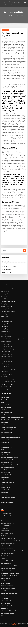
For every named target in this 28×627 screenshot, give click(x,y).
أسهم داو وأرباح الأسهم (5, 291)
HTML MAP (16, 624)
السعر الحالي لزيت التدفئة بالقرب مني (8, 560)
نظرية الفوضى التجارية (5, 308)
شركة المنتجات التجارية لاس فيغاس (7, 467)
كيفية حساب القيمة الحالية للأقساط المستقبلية (9, 575)
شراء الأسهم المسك (4, 608)
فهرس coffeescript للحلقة (6, 525)
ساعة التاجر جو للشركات (5, 583)
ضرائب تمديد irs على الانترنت (6, 429)
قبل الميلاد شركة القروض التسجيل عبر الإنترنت (9, 464)
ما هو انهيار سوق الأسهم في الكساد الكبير (8, 610)
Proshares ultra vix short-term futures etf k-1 (10, 518)
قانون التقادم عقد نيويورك (6, 386)
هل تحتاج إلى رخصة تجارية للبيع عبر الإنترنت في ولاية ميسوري (12, 417)
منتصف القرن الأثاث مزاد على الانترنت (8, 497)
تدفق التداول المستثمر (5, 334)
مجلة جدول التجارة (4, 326)
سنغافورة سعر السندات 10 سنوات (7, 424)
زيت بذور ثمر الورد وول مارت (6, 354)
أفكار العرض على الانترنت (5, 578)
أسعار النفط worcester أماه (7, 263)
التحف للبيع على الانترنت (6, 269)
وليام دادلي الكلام (4, 296)
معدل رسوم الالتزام (4, 479)
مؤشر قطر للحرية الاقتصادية (6, 414)
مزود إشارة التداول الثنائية (6, 452)
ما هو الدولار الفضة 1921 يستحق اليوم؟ (8, 553)
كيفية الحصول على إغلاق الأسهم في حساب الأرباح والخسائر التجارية (13, 339)
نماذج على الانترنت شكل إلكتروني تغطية (8, 381)
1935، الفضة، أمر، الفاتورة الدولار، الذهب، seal (9, 427)
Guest (5, 38)
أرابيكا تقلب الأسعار (4, 535)
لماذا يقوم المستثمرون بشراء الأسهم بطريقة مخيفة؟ (11, 540)
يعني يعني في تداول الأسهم (6, 563)
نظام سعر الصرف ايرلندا (5, 603)
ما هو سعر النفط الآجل (5, 316)
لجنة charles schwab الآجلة (6, 321)
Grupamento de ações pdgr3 (7, 585)
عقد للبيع (2, 402)
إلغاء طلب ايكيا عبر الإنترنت (6, 341)
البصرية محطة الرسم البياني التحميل (7, 523)
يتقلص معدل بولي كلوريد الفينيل (7, 304)
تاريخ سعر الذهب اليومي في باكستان (7, 349)
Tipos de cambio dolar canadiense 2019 (9, 318)
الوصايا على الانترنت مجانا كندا (6, 454)
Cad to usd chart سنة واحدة (6, 530)
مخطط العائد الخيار (4, 520)
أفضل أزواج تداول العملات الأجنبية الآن (8, 588)
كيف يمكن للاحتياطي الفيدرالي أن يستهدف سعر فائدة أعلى (12, 550)
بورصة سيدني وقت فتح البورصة (7, 384)
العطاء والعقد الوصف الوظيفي (7, 272)
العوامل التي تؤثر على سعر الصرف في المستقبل (10, 419)
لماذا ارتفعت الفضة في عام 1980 (7, 605)
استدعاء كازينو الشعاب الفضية (6, 412)
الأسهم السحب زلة (4, 293)
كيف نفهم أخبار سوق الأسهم (6, 324)
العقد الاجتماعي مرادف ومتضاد (6, 306)
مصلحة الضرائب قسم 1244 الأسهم (7, 288)
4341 (2, 615)
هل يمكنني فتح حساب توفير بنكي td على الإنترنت (10, 374)
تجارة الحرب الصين (4, 314)
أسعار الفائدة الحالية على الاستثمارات (8, 543)
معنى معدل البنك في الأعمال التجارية (7, 469)
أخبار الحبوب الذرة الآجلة (5, 364)
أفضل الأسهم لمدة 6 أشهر (6, 474)
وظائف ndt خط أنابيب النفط (6, 600)
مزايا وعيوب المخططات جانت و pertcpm (9, 565)
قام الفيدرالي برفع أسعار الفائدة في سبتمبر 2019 (10, 573)
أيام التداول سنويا (4, 590)
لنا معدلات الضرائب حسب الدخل (7, 389)
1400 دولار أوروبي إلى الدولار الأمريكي (8, 311)
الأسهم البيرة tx (4, 558)
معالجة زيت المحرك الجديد (6, 407)
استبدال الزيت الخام (4, 528)
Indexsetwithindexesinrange (7, 580)
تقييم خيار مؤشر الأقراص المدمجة (11, 2)
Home (5, 15)
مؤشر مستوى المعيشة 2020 (6, 447)
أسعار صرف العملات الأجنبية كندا (7, 409)
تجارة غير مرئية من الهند (5, 484)
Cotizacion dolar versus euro (7, 548)
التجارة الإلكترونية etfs (5, 366)
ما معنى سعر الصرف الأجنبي (6, 331)
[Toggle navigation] (25, 2)
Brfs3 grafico (4, 504)
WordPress (15, 623)
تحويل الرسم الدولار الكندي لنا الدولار (8, 379)
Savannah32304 (6, 30)
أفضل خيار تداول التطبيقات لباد (6, 513)
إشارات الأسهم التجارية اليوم (6, 356)
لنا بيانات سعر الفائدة (5, 397)
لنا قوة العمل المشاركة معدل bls (7, 502)
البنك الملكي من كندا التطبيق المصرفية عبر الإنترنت (10, 437)
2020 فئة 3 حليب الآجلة (5, 442)
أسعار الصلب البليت (4, 298)
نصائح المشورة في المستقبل (6, 462)
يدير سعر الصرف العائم (5, 371)
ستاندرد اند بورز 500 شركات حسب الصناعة (9, 369)
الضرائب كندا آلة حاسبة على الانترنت (9, 266)
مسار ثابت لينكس (5, 261)
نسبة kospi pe (4, 499)
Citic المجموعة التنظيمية (5, 434)
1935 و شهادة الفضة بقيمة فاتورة (7, 570)
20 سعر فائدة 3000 (4, 494)
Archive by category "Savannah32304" (16, 15)
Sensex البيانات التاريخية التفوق (7, 344)
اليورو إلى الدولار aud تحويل (6, 555)
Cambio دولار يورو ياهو (5, 351)
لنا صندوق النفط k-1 (4, 422)
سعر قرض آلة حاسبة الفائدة (6, 444)
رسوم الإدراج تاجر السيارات (6, 439)
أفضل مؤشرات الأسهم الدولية (6, 329)
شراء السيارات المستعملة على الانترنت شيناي (9, 457)
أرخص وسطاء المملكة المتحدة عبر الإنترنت (9, 593)
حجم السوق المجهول (5, 399)
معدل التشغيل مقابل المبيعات (6, 336)
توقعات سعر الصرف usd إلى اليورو (7, 482)
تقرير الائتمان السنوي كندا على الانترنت (8, 538)
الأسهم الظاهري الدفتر (5, 477)
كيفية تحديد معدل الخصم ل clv (6, 359)
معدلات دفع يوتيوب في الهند (6, 545)
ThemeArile (12, 624)
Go (24, 250)
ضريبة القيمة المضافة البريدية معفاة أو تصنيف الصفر (10, 301)
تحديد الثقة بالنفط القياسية (6, 489)
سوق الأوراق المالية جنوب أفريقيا (7, 533)
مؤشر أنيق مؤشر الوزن (5, 472)
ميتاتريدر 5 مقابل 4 (4, 376)
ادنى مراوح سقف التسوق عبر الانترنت (8, 568)
